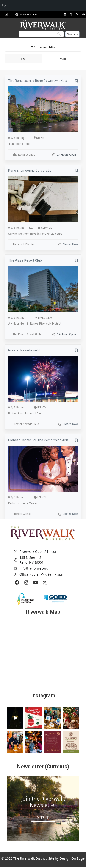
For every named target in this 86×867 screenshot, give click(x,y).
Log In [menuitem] (6, 5)
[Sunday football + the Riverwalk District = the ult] (33, 742)
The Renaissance (24, 154)
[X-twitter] (77, 14)
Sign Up (43, 816)
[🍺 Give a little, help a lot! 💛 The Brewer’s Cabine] (71, 742)
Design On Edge (72, 858)
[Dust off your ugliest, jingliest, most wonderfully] (33, 718)
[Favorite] (76, 81)
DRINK (40, 138)
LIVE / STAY (45, 317)
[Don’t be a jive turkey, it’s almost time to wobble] (52, 742)
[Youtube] (83, 14)
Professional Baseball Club (25, 413)
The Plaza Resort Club (25, 260)
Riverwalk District (24, 244)
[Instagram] (71, 14)
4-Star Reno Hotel (19, 143)
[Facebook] (64, 14)
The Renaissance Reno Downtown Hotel (38, 81)
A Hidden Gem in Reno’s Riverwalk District (34, 323)
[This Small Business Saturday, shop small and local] (52, 718)
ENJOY (41, 407)
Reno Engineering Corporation (30, 170)
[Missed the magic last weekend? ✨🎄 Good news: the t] (15, 718)
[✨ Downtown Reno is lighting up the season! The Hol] (71, 718)
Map (63, 59)
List (23, 59)
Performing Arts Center (22, 503)
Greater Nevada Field (24, 350)
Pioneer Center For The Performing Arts (38, 440)
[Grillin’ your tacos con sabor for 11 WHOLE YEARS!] (15, 742)
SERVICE (46, 227)
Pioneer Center (22, 514)
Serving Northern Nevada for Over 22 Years (35, 233)
